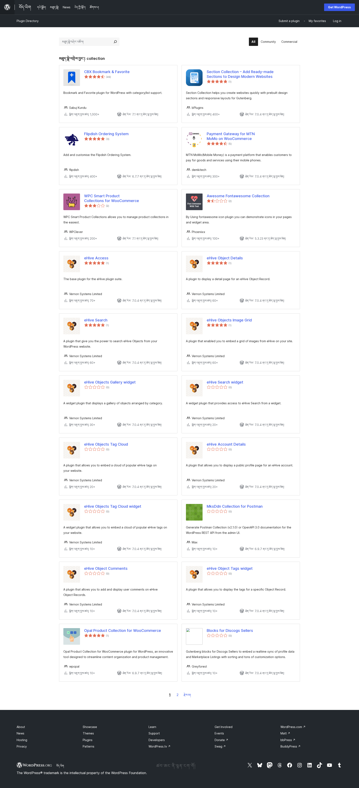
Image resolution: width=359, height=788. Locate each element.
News (20, 733)
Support (154, 733)
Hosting (22, 740)
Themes (88, 733)
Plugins (87, 740)
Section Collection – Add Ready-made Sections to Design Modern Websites (240, 74)
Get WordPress (339, 7)
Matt (285, 733)
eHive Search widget (225, 382)
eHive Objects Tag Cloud (106, 444)
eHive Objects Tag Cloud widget (112, 506)
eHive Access (96, 258)
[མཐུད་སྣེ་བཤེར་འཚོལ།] (115, 42)
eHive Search (95, 320)
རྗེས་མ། (187, 695)
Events (219, 733)
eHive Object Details (225, 258)
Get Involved (223, 727)
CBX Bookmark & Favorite (107, 72)
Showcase (90, 727)
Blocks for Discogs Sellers (230, 630)
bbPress (287, 740)
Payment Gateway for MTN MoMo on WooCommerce (231, 136)
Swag (220, 746)
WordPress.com (293, 727)
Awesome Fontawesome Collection (238, 196)
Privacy (22, 746)
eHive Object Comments (106, 568)
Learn (152, 727)
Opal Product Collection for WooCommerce (122, 630)
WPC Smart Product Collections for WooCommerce (111, 198)
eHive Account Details (226, 444)
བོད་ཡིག (60, 765)
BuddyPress (290, 746)
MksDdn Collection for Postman (235, 506)
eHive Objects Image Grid (229, 320)
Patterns (88, 746)
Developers (157, 740)
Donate (221, 740)
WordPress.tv (160, 746)
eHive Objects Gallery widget (110, 382)
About (21, 727)
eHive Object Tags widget (230, 568)
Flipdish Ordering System (106, 134)
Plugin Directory (28, 21)
